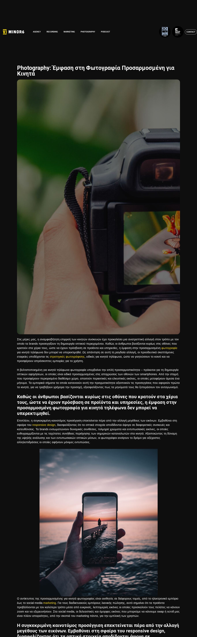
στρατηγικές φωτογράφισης (67, 356)
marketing (49, 602)
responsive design (43, 424)
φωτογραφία (169, 348)
